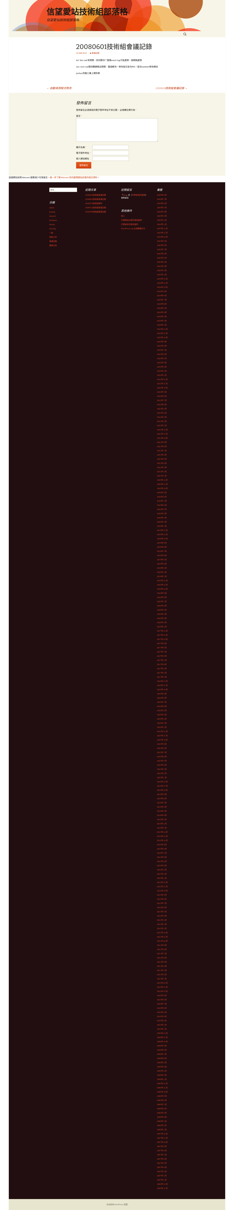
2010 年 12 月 (162, 983)
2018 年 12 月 (162, 580)
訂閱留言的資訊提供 (129, 224)
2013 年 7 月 (162, 853)
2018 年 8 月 (162, 597)
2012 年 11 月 (162, 886)
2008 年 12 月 (162, 1083)
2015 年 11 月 (162, 735)
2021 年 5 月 (162, 459)
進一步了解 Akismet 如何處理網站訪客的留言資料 (73, 177)
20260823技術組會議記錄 (95, 195)
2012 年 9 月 (162, 895)
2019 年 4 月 (162, 564)
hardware (53, 220)
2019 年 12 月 (162, 530)
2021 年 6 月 (162, 455)
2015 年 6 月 (162, 756)
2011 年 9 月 (162, 945)
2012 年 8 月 (162, 899)
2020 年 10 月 (162, 488)
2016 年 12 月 (162, 681)
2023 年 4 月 (162, 362)
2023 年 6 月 (162, 354)
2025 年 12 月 (162, 228)
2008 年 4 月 (162, 1117)
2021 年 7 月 (162, 450)
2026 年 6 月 (162, 203)
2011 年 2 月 (162, 974)
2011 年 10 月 (162, 941)
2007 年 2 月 (162, 1175)
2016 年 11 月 (162, 685)
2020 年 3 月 (162, 517)
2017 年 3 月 (162, 668)
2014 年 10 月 (162, 790)
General (52, 216)
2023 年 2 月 (162, 371)
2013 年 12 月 (162, 832)
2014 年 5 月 (162, 811)
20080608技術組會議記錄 (171, 88)
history (52, 224)
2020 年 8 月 (162, 496)
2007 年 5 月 (162, 1163)
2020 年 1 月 (162, 526)
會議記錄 (95, 53)
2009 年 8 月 (162, 1050)
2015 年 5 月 (162, 761)
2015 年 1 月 (162, 777)
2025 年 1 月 (162, 274)
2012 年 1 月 (162, 928)
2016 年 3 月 (162, 719)
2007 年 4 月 (162, 1167)
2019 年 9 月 (162, 543)
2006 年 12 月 (162, 1184)
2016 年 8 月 (162, 698)
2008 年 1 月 (162, 1129)
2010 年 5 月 (162, 1012)
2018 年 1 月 (162, 626)
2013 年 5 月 (162, 861)
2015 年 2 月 (162, 773)
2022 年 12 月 (162, 379)
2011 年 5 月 (162, 962)
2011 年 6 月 (162, 958)
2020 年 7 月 (162, 501)
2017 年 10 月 (162, 639)
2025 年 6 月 (162, 253)
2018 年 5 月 (162, 610)
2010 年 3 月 (162, 1020)
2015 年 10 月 (162, 740)
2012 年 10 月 (162, 890)
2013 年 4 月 (162, 865)
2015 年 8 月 (162, 748)
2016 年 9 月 (162, 693)
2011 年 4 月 (162, 966)
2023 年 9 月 (162, 341)
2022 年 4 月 (162, 413)
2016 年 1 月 (162, 727)
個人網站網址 (82, 158)
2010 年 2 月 (162, 1025)
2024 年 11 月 (162, 283)
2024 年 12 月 (162, 279)
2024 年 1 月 (162, 325)
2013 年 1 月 (162, 878)
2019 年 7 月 (162, 551)
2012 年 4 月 (162, 916)
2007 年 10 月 (162, 1142)
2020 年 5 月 (162, 509)
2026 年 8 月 (162, 195)
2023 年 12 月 (162, 329)
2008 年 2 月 (162, 1125)
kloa (124, 195)
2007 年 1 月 (162, 1180)
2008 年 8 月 (162, 1100)
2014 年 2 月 (162, 823)
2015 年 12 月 (162, 731)
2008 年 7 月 (162, 1104)
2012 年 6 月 (162, 907)
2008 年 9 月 (162, 1096)
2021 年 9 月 (162, 442)
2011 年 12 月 (162, 932)
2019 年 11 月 (162, 534)
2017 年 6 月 (162, 656)
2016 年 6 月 (162, 706)
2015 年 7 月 (162, 752)
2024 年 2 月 (162, 320)
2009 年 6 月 (162, 1058)
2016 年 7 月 (162, 702)
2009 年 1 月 (162, 1079)
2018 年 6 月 (162, 605)
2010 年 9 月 (162, 995)
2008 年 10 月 (162, 1092)
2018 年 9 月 (162, 593)
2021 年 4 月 (162, 463)
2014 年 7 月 (162, 802)
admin (51, 207)
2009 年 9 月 (162, 1046)
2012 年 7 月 (162, 903)
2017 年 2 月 (162, 673)
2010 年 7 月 (162, 1004)
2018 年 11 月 (162, 585)
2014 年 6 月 (162, 807)
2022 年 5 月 (162, 408)
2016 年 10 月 (162, 689)
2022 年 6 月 (162, 404)
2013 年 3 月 (162, 869)
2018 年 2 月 (162, 622)
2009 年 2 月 (162, 1075)
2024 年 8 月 (162, 295)
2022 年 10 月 (162, 388)
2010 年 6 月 (162, 1008)
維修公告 (53, 245)
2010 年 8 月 (162, 999)
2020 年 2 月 (162, 522)
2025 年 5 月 (162, 258)
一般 (51, 233)
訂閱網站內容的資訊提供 (131, 220)
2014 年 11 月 (162, 786)
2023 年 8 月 (162, 346)
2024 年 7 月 (162, 300)
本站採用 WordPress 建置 (117, 1204)
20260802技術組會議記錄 (95, 199)
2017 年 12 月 (162, 631)
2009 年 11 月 (162, 1037)
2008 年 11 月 (162, 1087)
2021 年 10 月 (162, 438)
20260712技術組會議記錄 (95, 207)
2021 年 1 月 (162, 476)
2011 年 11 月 (162, 937)
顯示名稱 (81, 147)
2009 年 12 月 (162, 1033)
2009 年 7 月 (162, 1054)
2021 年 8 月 (162, 446)
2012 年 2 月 (162, 924)
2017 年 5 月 (162, 660)
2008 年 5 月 (162, 1113)
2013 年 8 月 (162, 849)
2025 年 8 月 (162, 245)
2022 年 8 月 (162, 396)
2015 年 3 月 (162, 769)
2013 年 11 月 (162, 836)
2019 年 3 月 (162, 568)
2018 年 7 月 (162, 601)
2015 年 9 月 (162, 744)
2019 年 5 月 (162, 559)
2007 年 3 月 (162, 1171)
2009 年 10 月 (162, 1041)
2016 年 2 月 (162, 723)
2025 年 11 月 (162, 232)
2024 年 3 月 (162, 316)
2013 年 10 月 (162, 840)
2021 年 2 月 (162, 471)
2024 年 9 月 (162, 291)
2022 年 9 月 (162, 392)
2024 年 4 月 (162, 312)
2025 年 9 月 (162, 241)
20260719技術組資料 (93, 203)
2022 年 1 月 (162, 425)
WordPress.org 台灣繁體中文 (133, 228)
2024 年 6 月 (162, 304)
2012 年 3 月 (162, 920)
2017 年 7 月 (162, 652)
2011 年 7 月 (162, 953)
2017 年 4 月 (162, 664)
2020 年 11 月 (162, 484)
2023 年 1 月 (162, 375)
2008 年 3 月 (162, 1121)
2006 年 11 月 (162, 1188)
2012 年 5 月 (162, 911)
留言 (79, 116)
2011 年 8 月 (162, 949)
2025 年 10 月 (162, 237)
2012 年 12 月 (162, 882)
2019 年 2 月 (162, 572)
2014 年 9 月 (162, 794)
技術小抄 (53, 237)
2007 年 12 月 (162, 1134)
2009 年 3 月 (162, 1071)
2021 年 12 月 (162, 429)
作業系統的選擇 (138, 195)
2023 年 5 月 (162, 358)
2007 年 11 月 (162, 1138)
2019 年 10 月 (162, 538)
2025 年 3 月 (162, 266)
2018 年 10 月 (162, 589)
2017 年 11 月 (162, 635)
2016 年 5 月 (162, 710)
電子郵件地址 (83, 153)
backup (52, 212)
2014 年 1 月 (162, 828)
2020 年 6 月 (162, 505)
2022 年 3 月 (162, 417)
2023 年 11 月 (162, 333)
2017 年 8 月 (162, 647)
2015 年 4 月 (162, 765)
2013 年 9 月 (162, 844)
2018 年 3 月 (162, 618)
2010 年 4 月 (162, 1016)
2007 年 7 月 (162, 1154)
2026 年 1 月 (162, 224)
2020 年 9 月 (162, 492)
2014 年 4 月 (162, 815)
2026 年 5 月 (162, 207)
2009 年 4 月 (162, 1066)
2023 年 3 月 (162, 367)
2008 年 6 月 (162, 1108)
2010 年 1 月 (162, 1029)
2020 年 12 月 (162, 480)
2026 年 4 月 (162, 211)
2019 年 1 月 (162, 576)
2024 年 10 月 (162, 287)
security (52, 228)
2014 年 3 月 (162, 819)
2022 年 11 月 (162, 383)
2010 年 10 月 (162, 991)
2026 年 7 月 (162, 199)
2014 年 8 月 (162, 798)
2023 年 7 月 (162, 350)
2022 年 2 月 (162, 421)
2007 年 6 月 (162, 1159)
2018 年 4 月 (162, 614)
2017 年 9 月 (162, 643)
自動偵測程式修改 (59, 88)
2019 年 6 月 (162, 555)
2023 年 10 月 (162, 337)
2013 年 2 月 (162, 874)
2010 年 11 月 (162, 987)
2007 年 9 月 (162, 1146)
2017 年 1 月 (162, 677)
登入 (123, 216)
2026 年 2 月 (162, 220)
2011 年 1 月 (162, 978)
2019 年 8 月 (162, 547)
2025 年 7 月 (162, 249)
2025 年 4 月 (162, 262)
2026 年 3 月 (162, 216)
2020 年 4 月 (162, 513)
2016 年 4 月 (162, 714)
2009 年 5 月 (162, 1062)
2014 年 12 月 (162, 781)
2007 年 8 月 (162, 1150)
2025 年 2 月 (162, 270)
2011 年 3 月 (162, 970)
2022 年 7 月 (162, 400)
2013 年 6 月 (162, 857)
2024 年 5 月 (162, 308)
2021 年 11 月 (162, 434)
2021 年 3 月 (162, 467)
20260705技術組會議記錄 (95, 211)
